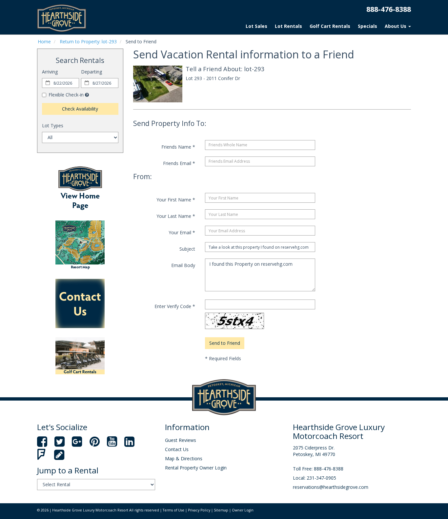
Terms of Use (173, 510)
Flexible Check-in (66, 95)
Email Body (183, 265)
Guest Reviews (180, 440)
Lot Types (52, 125)
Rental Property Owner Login (196, 468)
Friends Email (179, 163)
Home (44, 41)
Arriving (50, 72)
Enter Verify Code (174, 306)
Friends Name (178, 147)
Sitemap (221, 510)
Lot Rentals (288, 26)
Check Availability (80, 109)
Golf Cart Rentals (330, 26)
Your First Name (175, 200)
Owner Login (243, 510)
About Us (396, 26)
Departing (91, 72)
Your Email (182, 232)
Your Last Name (175, 216)
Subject (187, 249)
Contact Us (177, 449)
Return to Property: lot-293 (88, 41)
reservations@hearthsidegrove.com (330, 487)
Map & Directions (183, 458)
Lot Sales (256, 26)
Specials (367, 26)
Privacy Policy (199, 510)
